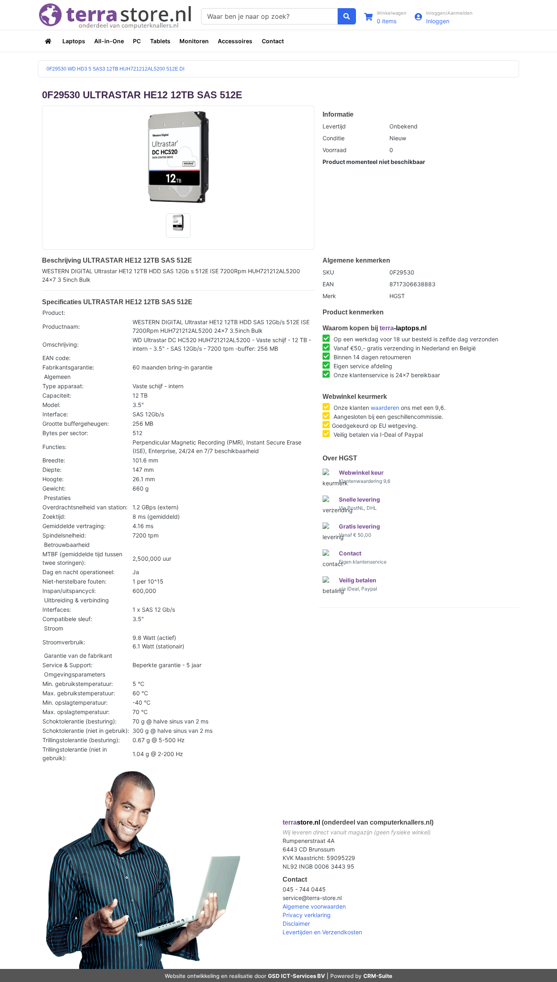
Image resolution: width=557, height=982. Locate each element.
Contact (273, 41)
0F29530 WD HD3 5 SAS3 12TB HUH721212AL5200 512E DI (115, 69)
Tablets (160, 41)
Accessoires (235, 41)
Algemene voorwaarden (314, 906)
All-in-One (109, 41)
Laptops (73, 41)
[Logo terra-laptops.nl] (115, 15)
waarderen (385, 407)
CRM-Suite (377, 976)
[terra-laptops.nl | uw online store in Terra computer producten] (48, 41)
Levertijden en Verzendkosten (322, 932)
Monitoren (194, 41)
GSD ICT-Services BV (296, 976)
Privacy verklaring (307, 914)
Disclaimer (296, 923)
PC (137, 41)
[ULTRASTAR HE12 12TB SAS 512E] (178, 157)
